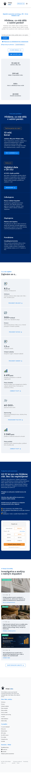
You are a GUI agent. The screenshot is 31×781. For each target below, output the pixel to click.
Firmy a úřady (4, 712)
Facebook (4, 749)
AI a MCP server (4, 735)
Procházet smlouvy (15, 303)
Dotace (3, 704)
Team (18, 763)
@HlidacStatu (5, 747)
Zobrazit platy (15, 391)
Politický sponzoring (6, 714)
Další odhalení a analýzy (14, 665)
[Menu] (27, 4)
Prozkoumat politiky (14, 419)
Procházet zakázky (15, 361)
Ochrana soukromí (17, 761)
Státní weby (4, 720)
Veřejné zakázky (5, 706)
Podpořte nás (16, 54)
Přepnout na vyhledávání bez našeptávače (15, 41)
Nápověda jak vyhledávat (8, 44)
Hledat (5, 38)
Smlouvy (3, 702)
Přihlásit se (21, 3)
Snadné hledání (19, 44)
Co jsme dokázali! (5, 726)
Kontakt (3, 741)
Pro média (3, 737)
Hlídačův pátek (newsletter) (7, 753)
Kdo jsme (3, 729)
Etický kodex (4, 731)
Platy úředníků (4, 708)
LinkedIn (4, 751)
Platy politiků (4, 710)
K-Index (3, 716)
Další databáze (4, 718)
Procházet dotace (15, 332)
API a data (3, 733)
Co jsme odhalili (15, 50)
